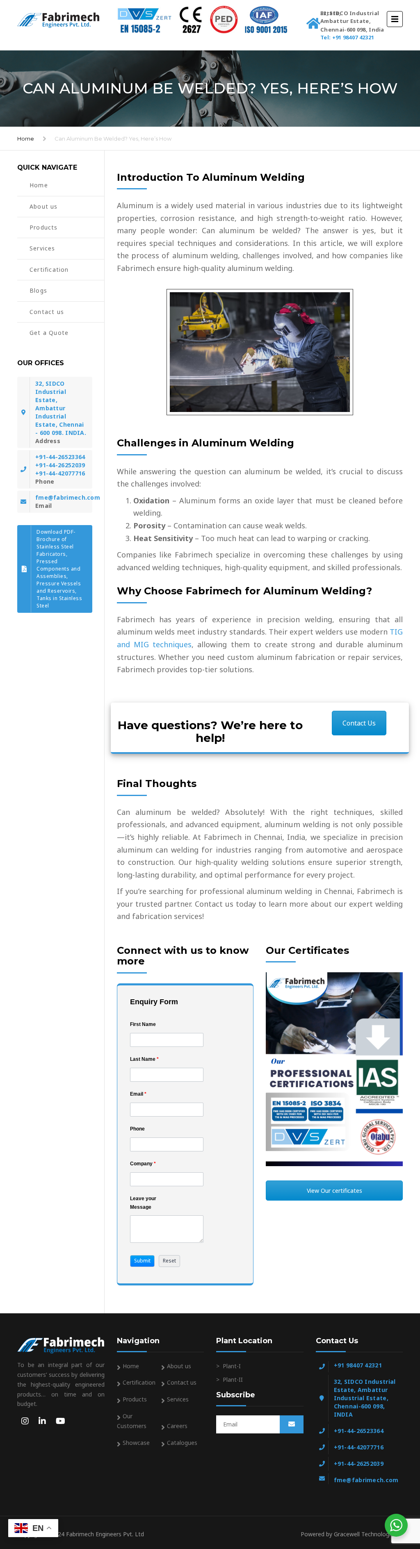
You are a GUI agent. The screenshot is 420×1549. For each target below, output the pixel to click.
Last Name (144, 1059)
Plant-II (233, 1379)
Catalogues (182, 1443)
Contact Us (359, 723)
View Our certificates (334, 1190)
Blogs (38, 290)
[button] (142, 1261)
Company (143, 1164)
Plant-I (232, 1366)
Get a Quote (49, 333)
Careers (177, 1426)
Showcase (136, 1443)
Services (42, 248)
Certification (49, 269)
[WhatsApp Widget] (396, 1525)
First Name (143, 1024)
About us (44, 206)
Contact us (47, 312)
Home (25, 138)
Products (44, 227)
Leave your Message (143, 1203)
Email (138, 1094)
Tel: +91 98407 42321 (347, 37)
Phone (137, 1129)
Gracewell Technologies (368, 1534)
